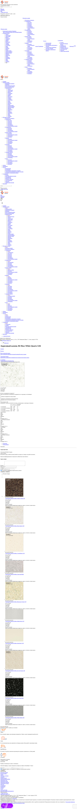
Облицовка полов (4, 781)
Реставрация (7, 169)
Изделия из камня (6, 117)
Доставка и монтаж (9, 179)
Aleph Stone (10, 91)
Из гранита (10, 141)
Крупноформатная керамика (15, 357)
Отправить (3, 770)
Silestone (9, 108)
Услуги (4, 167)
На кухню (10, 120)
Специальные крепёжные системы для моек (14, 171)
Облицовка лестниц (4, 783)
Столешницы (8, 119)
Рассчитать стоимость (9, 118)
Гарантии (7, 181)
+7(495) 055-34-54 (4, 12)
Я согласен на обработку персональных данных (12, 470)
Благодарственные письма (10, 176)
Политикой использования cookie (18, 803)
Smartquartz (10, 109)
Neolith (9, 102)
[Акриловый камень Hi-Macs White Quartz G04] (12, 386)
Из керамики (10, 124)
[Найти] (0, 8)
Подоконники (8, 127)
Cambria (9, 94)
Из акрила (10, 122)
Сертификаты (8, 177)
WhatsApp (2, 10)
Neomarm (9, 103)
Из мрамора (10, 135)
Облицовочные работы (5, 779)
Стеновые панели (9, 152)
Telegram (2, 9)
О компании (5, 173)
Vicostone (9, 116)
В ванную (10, 121)
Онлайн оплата (3, 778)
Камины (7, 138)
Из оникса (10, 136)
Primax (9, 104)
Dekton (9, 95)
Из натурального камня (12, 126)
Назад (6, 207)
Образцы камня (6, 82)
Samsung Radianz (11, 106)
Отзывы (7, 175)
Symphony (10, 111)
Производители (8, 87)
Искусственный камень (10, 85)
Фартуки (2, 784)
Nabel (9, 101)
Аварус (9, 89)
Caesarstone (10, 93)
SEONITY (15, 798)
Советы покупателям (9, 182)
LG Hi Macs (10, 99)
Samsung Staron (11, 107)
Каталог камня (3, 773)
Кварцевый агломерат (9, 83)
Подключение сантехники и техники (13, 170)
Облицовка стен (3, 780)
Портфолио (5, 166)
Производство (8, 178)
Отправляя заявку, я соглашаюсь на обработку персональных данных (16, 769)
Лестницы (7, 144)
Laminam (9, 98)
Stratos (9, 110)
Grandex (9, 97)
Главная (4, 81)
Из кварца (10, 123)
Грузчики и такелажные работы (11, 172)
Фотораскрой (8, 168)
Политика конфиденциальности (7, 791)
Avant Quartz (10, 90)
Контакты (5, 183)
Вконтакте (6, 342)
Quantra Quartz (11, 105)
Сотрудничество (8, 180)
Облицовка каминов (4, 782)
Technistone (10, 112)
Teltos (9, 114)
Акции (4, 165)
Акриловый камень (25, 357)
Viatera (9, 115)
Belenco (9, 92)
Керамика (7, 84)
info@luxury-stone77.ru (5, 15)
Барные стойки (8, 132)
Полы (6, 158)
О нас (1, 788)
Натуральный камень (9, 86)
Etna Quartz (10, 96)
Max (1, 11)
